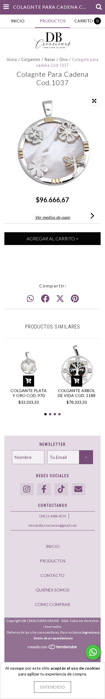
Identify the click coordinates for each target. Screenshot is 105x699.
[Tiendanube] (52, 648)
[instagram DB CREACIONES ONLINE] (27, 489)
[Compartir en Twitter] (60, 298)
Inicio (12, 59)
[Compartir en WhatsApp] (30, 299)
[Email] (78, 489)
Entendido (52, 686)
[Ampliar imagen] (94, 101)
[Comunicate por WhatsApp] (93, 652)
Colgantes (31, 59)
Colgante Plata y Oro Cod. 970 (28, 393)
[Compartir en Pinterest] (75, 298)
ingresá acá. (91, 632)
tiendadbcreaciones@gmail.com (53, 525)
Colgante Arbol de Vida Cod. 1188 (76, 393)
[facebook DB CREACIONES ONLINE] (44, 489)
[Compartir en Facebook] (45, 298)
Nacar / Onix (56, 59)
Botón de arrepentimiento (53, 638)
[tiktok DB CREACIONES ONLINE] (61, 489)
